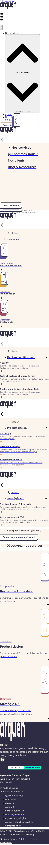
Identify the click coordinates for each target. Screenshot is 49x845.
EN (6, 745)
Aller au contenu (7, 1)
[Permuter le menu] (1, 27)
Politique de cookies (28, 839)
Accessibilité (6, 842)
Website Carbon (32, 767)
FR (1, 745)
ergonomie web (18, 755)
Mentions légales (8, 839)
